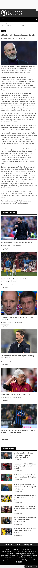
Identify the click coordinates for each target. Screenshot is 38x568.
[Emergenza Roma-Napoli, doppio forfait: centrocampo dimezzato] (19, 264)
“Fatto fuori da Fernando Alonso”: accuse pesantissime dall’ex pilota (25, 476)
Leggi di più (5, 249)
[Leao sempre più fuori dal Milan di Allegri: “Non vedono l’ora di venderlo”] (6, 466)
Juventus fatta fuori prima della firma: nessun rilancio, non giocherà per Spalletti (24, 455)
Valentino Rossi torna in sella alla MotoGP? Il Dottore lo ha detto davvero (25, 498)
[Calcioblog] (11, 13)
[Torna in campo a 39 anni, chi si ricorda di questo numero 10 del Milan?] (6, 509)
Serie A (3, 31)
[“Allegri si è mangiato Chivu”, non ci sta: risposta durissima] (19, 303)
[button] (36, 19)
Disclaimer (18, 545)
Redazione (8, 545)
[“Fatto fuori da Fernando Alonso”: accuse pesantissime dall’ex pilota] (6, 477)
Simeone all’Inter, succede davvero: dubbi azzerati (17, 242)
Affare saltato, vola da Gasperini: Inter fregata (16, 394)
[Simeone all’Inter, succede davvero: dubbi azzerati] (19, 228)
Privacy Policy (28, 545)
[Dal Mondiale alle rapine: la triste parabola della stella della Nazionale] (6, 531)
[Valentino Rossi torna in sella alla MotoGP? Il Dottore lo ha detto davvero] (6, 498)
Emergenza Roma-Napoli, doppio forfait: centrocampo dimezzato (14, 280)
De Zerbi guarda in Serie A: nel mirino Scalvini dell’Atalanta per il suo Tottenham (25, 487)
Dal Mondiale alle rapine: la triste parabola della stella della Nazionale (25, 531)
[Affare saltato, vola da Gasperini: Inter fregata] (19, 380)
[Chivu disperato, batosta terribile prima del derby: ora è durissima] (19, 341)
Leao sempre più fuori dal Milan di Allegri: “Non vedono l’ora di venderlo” (25, 466)
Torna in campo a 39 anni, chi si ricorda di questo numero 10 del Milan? (24, 509)
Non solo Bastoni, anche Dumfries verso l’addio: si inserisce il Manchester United (25, 520)
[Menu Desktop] (3, 19)
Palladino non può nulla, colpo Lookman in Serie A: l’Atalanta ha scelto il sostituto (18, 432)
